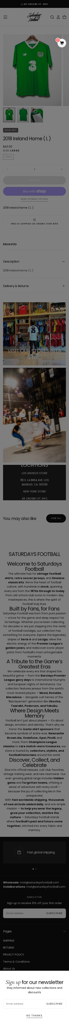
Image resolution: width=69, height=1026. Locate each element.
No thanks (34, 1015)
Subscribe (54, 1003)
